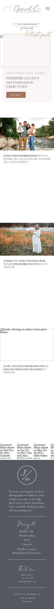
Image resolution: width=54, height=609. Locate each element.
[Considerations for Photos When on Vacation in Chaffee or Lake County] (27, 134)
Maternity (39, 73)
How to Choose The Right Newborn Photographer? (24, 367)
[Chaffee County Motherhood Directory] (25, 51)
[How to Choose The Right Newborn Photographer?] (27, 344)
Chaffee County (15, 73)
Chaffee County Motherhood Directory (22, 82)
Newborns (12, 77)
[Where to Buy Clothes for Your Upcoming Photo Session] (27, 239)
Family (29, 73)
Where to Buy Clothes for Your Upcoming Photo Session (24, 264)
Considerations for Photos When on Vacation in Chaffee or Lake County (26, 159)
